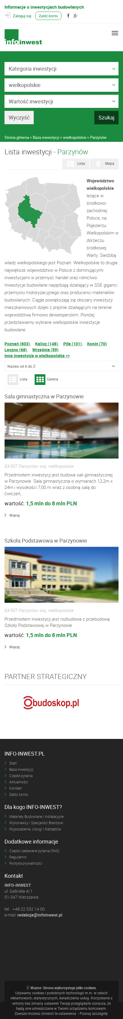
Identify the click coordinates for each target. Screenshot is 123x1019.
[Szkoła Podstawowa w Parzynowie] (61, 575)
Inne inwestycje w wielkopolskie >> (37, 355)
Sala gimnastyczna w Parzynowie (44, 396)
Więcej (14, 515)
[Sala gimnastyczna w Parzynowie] (61, 431)
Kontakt (15, 788)
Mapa (109, 163)
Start (13, 763)
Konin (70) (97, 344)
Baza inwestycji (21, 769)
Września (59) (45, 349)
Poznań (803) (17, 344)
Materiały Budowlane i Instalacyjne (36, 816)
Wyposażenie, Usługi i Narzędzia (35, 829)
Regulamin (18, 857)
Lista (81, 163)
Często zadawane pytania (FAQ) (34, 850)
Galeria (52, 379)
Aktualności (18, 781)
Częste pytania (21, 775)
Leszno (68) (16, 349)
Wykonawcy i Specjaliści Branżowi (36, 822)
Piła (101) (73, 344)
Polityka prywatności (25, 863)
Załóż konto (48, 15)
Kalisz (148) (47, 344)
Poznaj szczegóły (93, 1013)
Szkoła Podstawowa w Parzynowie (45, 540)
